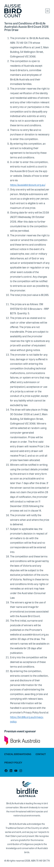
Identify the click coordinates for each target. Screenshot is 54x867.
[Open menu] (47, 11)
